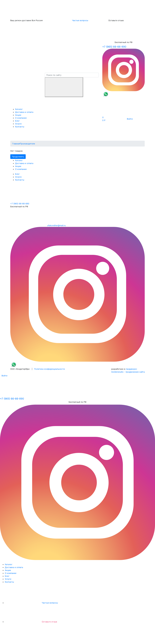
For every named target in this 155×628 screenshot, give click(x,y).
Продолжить (18, 156)
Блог (17, 121)
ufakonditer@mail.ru (56, 225)
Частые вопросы (80, 20)
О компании (21, 118)
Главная (16, 143)
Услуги (18, 123)
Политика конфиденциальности (49, 369)
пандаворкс (131, 369)
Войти (130, 119)
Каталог (19, 109)
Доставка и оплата (24, 112)
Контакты (19, 126)
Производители (27, 143)
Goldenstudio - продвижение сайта (128, 372)
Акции (18, 115)
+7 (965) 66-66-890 (114, 46)
